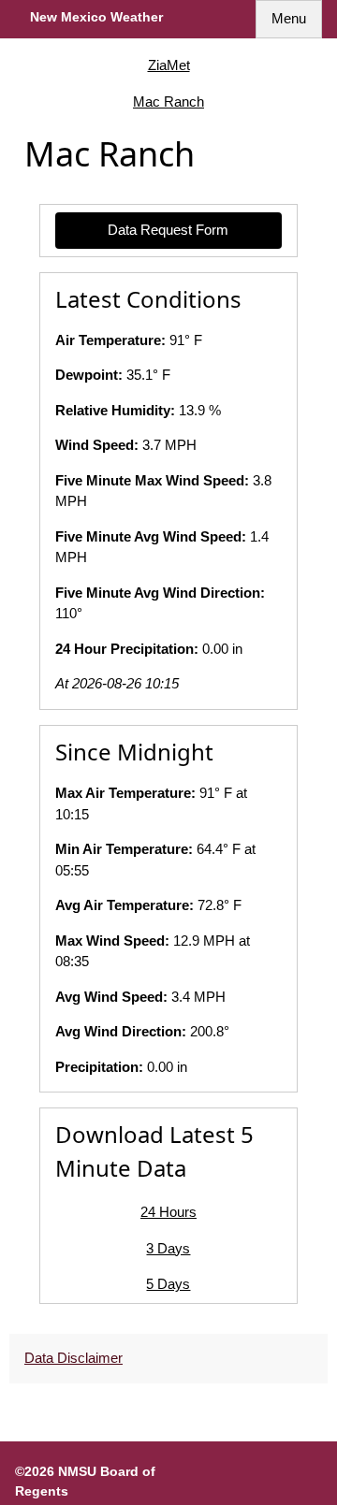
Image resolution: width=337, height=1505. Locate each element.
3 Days (168, 1248)
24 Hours (168, 1212)
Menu (288, 18)
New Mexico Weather (96, 16)
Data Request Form (168, 230)
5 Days (168, 1284)
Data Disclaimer (73, 1358)
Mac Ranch (168, 101)
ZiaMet (169, 65)
